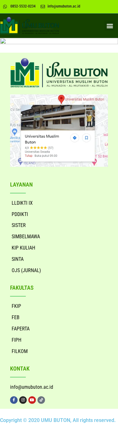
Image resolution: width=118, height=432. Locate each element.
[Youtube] (32, 400)
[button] (109, 25)
